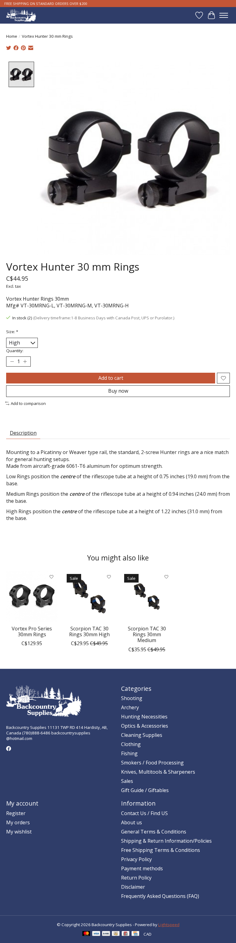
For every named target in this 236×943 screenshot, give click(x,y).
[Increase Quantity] (25, 362)
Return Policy (136, 877)
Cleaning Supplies (141, 735)
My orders (18, 822)
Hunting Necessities (144, 716)
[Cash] (116, 934)
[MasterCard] (86, 934)
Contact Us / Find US (144, 813)
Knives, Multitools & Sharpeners (158, 771)
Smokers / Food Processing (152, 762)
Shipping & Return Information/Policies (166, 840)
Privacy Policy (136, 859)
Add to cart (110, 378)
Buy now (118, 390)
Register (16, 813)
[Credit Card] (135, 934)
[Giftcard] (125, 934)
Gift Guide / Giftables (145, 790)
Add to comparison (28, 403)
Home (11, 36)
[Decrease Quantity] (12, 362)
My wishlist (19, 831)
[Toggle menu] (224, 15)
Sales (127, 781)
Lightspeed (168, 924)
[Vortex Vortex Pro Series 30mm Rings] (31, 596)
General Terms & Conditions (153, 831)
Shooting (131, 698)
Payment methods (142, 868)
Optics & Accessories (144, 725)
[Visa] (96, 934)
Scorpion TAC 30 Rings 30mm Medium (147, 634)
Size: (12, 331)
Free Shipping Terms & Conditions (160, 850)
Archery (130, 707)
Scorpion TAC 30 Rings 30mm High (89, 631)
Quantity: (14, 350)
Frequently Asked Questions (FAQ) (160, 896)
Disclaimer (133, 886)
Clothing (131, 744)
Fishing (129, 753)
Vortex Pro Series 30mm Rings (32, 631)
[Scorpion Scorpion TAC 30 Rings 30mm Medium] (146, 596)
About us (131, 822)
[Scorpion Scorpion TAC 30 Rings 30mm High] (89, 596)
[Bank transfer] (106, 934)
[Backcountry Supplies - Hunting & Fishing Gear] (21, 15)
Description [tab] (23, 432)
